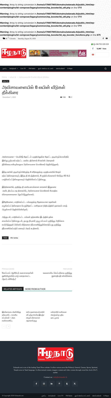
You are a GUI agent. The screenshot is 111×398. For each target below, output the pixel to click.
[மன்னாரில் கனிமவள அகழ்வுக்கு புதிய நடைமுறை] (61, 302)
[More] (32, 104)
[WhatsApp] (25, 104)
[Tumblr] (67, 383)
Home (4, 77)
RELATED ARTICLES (13, 289)
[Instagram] (44, 383)
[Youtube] (106, 38)
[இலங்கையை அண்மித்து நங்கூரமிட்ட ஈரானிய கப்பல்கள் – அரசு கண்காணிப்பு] (12, 302)
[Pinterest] (18, 104)
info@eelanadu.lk (60, 377)
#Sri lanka (14, 238)
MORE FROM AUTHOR (35, 289)
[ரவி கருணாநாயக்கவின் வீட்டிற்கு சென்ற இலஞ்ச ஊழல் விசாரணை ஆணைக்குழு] (37, 302)
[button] (105, 68)
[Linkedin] (51, 383)
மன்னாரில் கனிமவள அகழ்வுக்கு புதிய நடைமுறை (58, 315)
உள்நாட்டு (13, 77)
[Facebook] (103, 38)
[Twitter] (11, 104)
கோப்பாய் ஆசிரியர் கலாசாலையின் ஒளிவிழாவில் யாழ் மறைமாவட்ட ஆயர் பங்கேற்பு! (17, 276)
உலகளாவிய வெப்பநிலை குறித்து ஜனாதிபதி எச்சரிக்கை (57, 274)
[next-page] (8, 326)
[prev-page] (4, 326)
